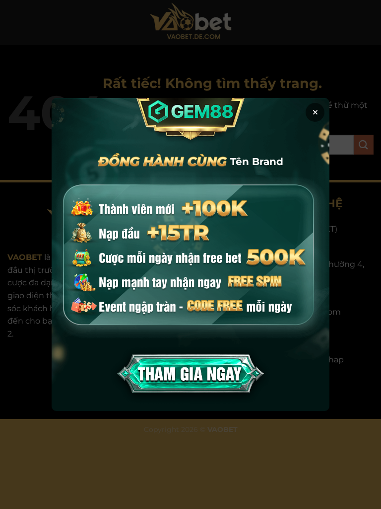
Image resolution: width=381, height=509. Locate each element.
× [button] (315, 112)
